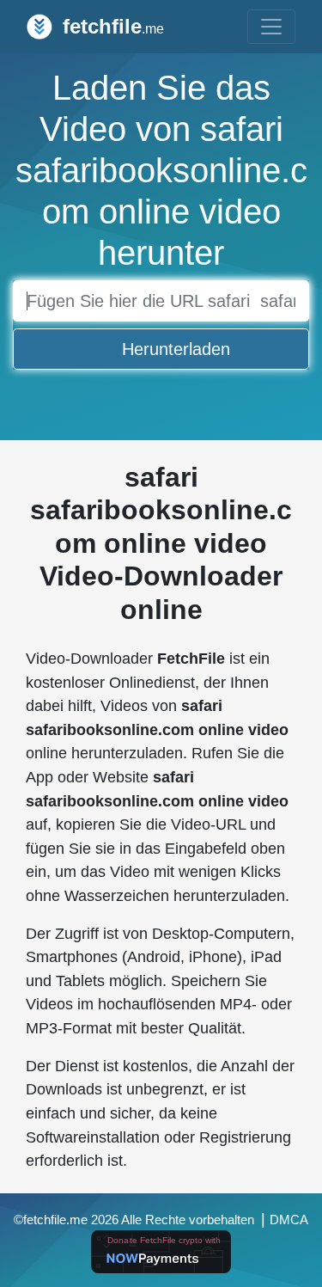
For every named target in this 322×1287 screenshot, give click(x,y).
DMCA (289, 1220)
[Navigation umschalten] (271, 26)
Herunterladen (176, 349)
